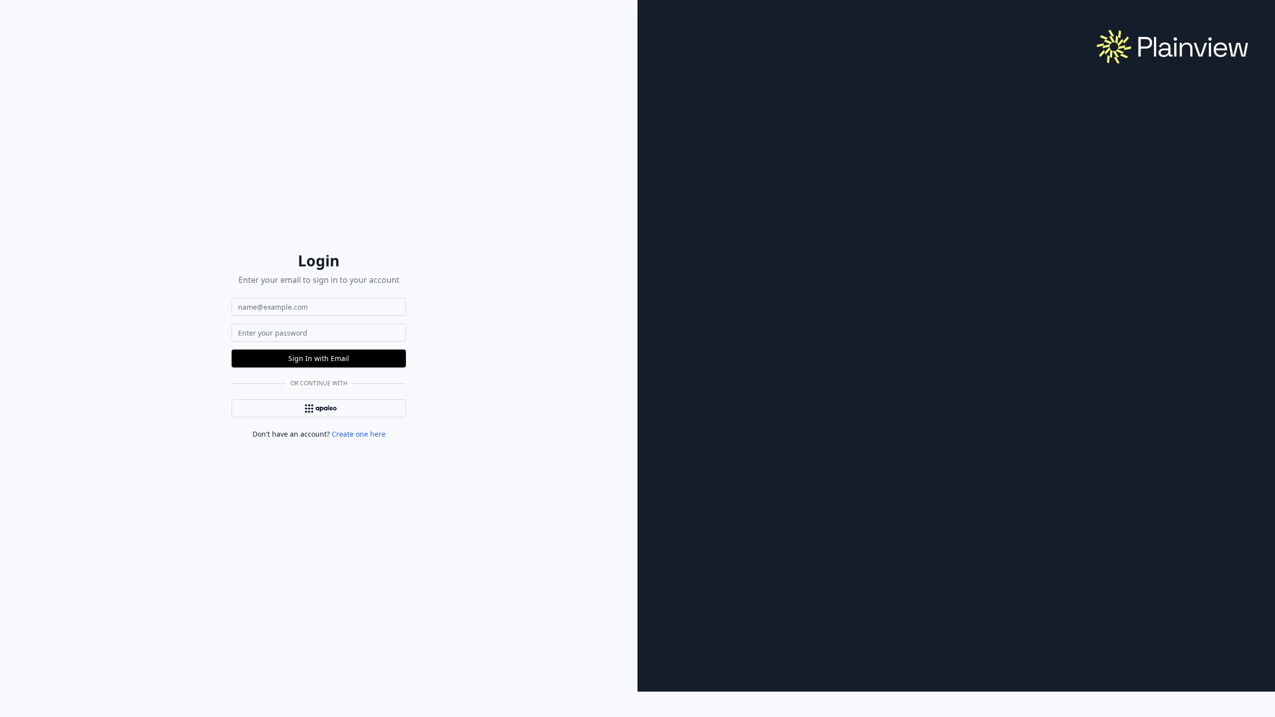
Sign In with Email (318, 358)
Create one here (358, 434)
